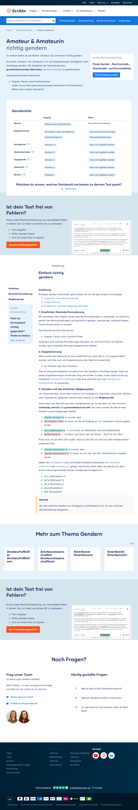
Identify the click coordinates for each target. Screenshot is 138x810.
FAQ (84, 2)
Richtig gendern (67, 20)
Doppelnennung (52, 302)
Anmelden (115, 2)
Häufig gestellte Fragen (18, 764)
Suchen (128, 2)
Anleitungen (125, 20)
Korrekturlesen (50, 10)
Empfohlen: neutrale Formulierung (61, 298)
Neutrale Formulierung (20, 293)
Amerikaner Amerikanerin (83, 553)
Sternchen (114, 462)
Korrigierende (13, 772)
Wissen (101, 10)
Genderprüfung (86, 20)
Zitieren (67, 10)
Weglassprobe (16, 299)
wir (22, 685)
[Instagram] (103, 755)
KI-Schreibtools (85, 10)
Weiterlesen (70, 188)
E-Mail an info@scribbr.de (24, 703)
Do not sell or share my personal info (37, 805)
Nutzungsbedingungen (66, 805)
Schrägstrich (57, 462)
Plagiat (33, 10)
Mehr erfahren (18, 340)
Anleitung (13, 288)
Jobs (8, 757)
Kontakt (10, 761)
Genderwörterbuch (106, 20)
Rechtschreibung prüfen (23, 244)
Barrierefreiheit (54, 69)
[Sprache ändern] (9, 799)
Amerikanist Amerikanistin (117, 553)
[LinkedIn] (111, 755)
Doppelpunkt (62, 466)
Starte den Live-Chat (22, 697)
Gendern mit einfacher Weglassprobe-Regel (66, 306)
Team (91, 2)
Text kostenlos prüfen (106, 75)
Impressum (12, 805)
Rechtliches (12, 768)
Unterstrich (44, 466)
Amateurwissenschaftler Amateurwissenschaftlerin (52, 556)
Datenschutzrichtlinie (88, 805)
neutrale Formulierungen (63, 379)
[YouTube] (96, 755)
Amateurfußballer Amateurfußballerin (18, 556)
